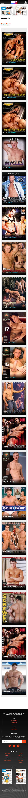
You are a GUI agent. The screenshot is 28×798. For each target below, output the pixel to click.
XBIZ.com (7, 753)
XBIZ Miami (20, 756)
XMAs (20, 762)
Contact (14, 725)
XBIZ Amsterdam (20, 758)
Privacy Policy (14, 729)
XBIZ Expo (20, 760)
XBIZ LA (20, 753)
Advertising (14, 722)
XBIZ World (7, 758)
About (14, 727)
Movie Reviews (5, 25)
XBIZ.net (7, 756)
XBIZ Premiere (7, 760)
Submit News (14, 720)
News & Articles (5, 23)
